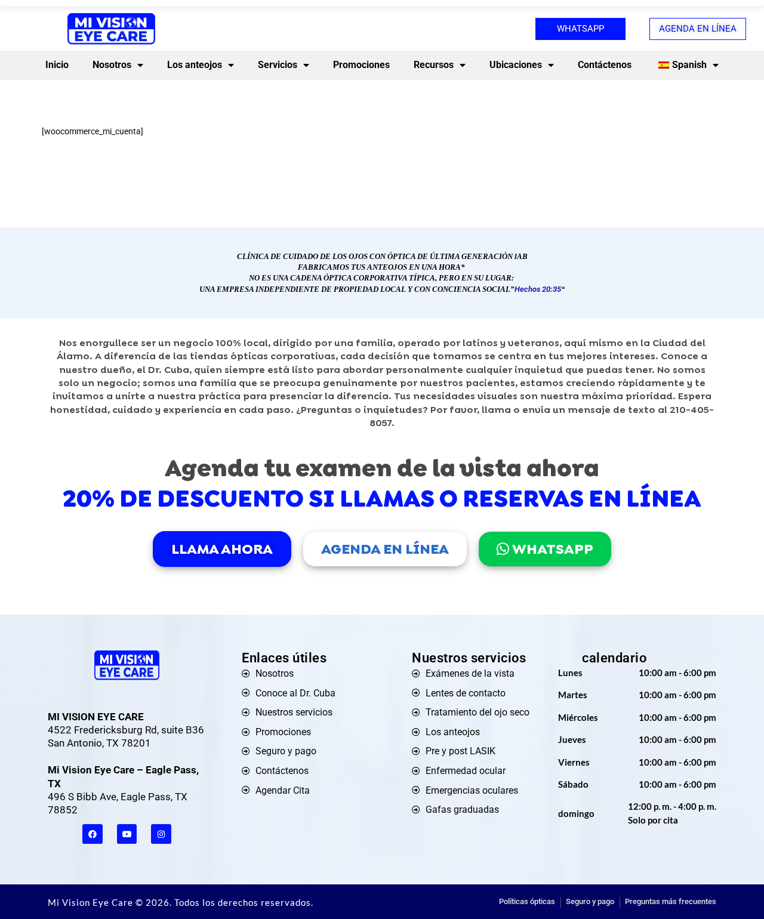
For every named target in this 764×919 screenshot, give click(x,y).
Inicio (57, 64)
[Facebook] (92, 834)
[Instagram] (161, 834)
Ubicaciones (515, 64)
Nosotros (112, 64)
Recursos (434, 64)
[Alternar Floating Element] (720, 887)
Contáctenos (604, 64)
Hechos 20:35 (538, 289)
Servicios (277, 64)
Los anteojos (194, 64)
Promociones (361, 64)
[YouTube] (127, 834)
